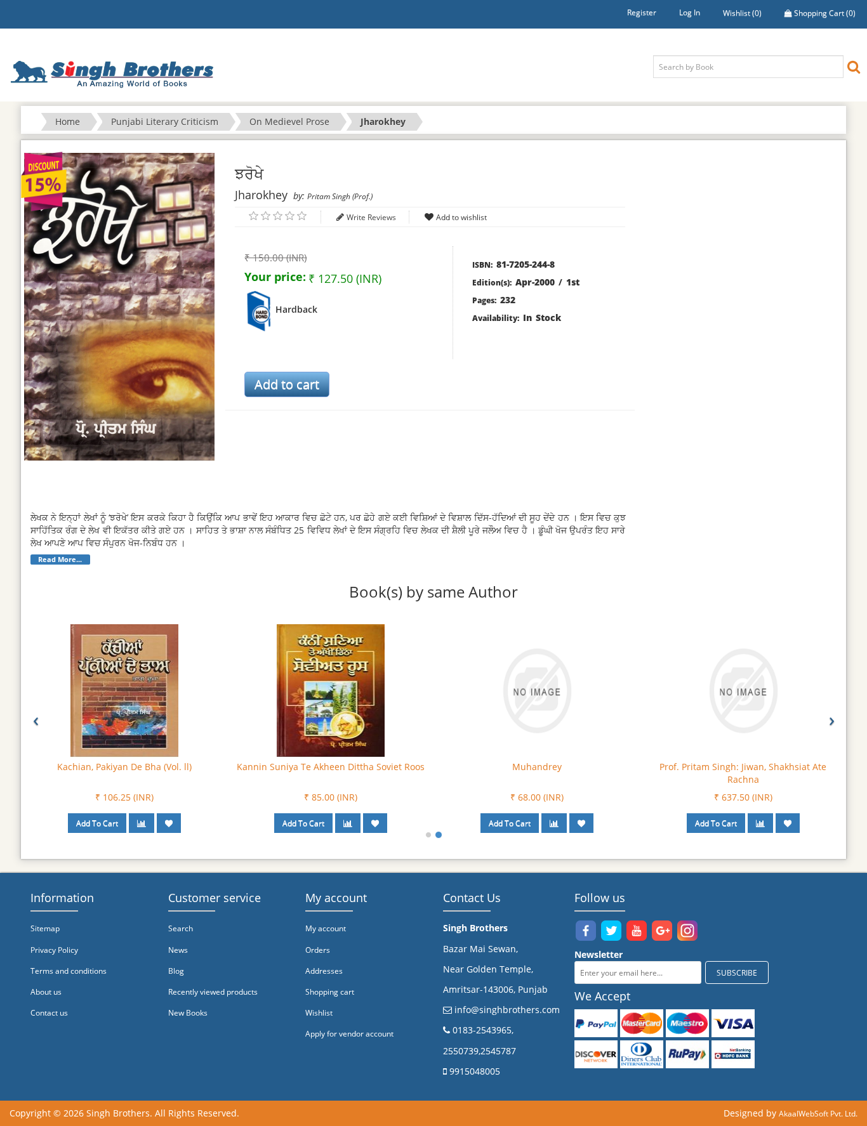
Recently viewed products (213, 991)
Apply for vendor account (349, 1033)
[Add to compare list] (141, 823)
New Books (188, 1012)
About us (46, 991)
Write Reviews (371, 217)
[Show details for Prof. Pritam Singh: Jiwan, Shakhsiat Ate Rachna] (743, 689)
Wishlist (319, 1012)
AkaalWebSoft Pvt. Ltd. (818, 1113)
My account (325, 928)
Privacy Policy (54, 950)
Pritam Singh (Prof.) (340, 196)
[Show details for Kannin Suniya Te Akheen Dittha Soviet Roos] (331, 689)
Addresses (324, 971)
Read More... (60, 559)
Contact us (49, 1012)
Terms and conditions (68, 971)
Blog (176, 971)
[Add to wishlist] (169, 823)
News (178, 950)
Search (180, 928)
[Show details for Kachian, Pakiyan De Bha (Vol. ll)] (124, 689)
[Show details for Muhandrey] (537, 689)
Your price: (275, 276)
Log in (689, 12)
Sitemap (45, 928)
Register (641, 12)
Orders (317, 950)
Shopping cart (329, 991)
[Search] (854, 66)
